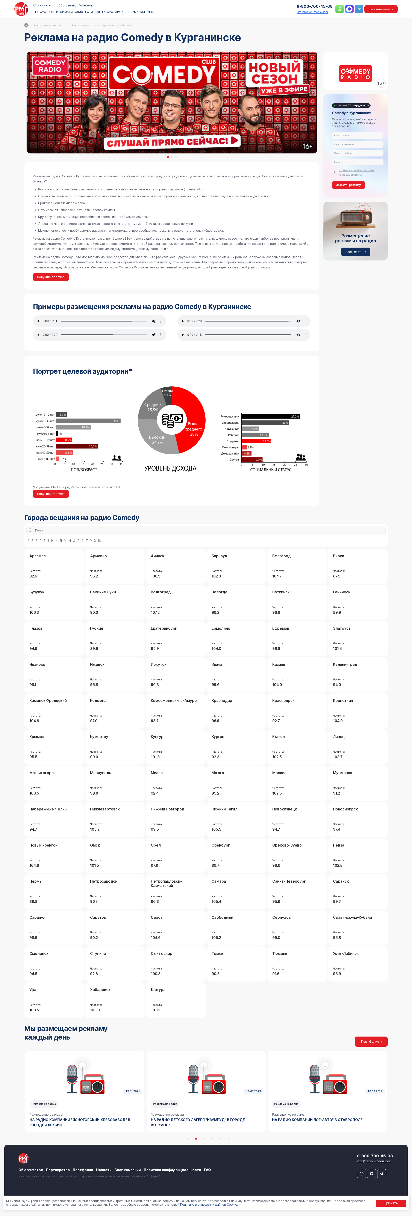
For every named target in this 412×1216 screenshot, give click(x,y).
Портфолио (86, 5)
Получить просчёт (51, 277)
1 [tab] (168, 157)
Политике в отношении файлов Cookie (208, 1204)
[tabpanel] (171, 102)
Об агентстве (67, 5)
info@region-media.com (312, 12)
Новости (104, 1170)
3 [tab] (176, 157)
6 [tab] (229, 1139)
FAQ (207, 1170)
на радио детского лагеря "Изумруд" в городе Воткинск (77, 1122)
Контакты (147, 12)
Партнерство (58, 1170)
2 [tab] (172, 157)
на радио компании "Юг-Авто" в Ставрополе (196, 1120)
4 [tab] (212, 1139)
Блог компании (128, 1170)
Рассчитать (353, 252)
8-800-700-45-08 (315, 6)
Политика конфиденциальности (172, 1170)
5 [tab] (221, 1139)
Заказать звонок (381, 9)
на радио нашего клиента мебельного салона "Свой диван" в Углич (326, 1122)
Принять (391, 1203)
